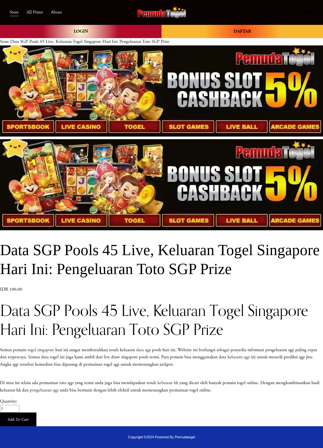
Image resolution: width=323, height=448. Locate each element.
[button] (18, 419)
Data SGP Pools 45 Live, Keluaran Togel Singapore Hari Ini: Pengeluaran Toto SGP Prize (89, 41)
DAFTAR (242, 31)
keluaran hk (167, 383)
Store (4, 41)
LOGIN (81, 31)
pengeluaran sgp (44, 390)
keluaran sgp (238, 357)
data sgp (143, 350)
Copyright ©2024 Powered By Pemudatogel (161, 437)
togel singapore (40, 350)
